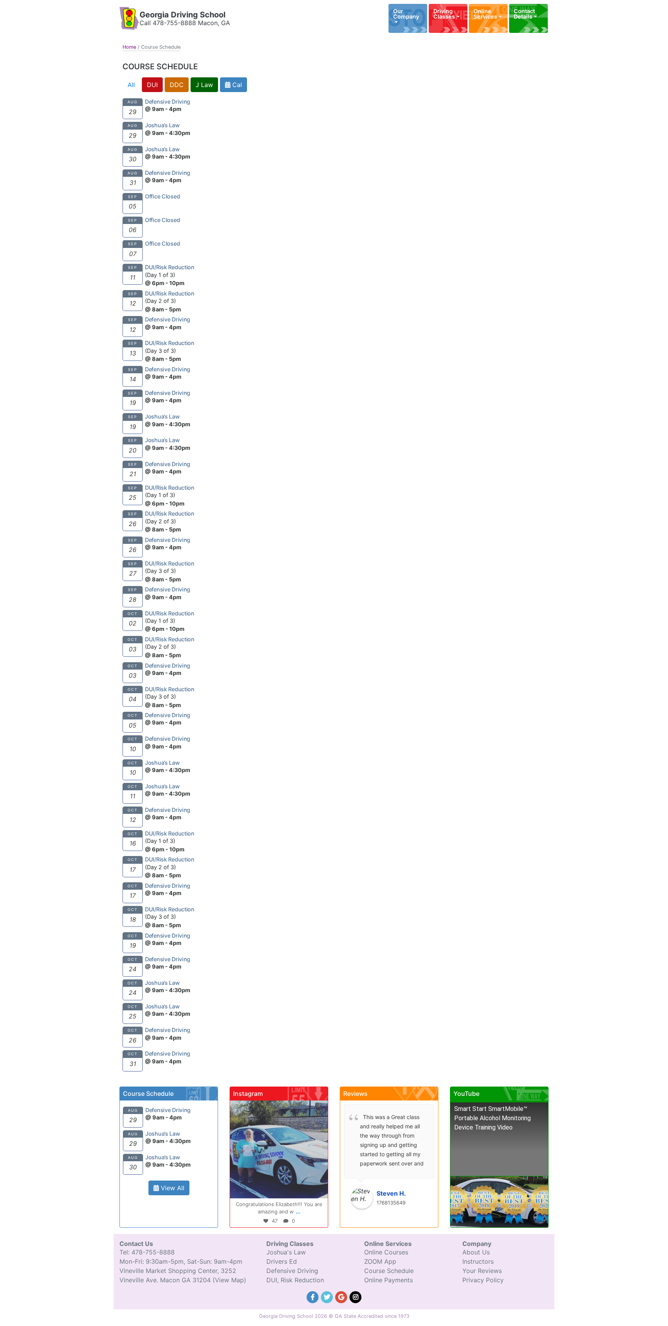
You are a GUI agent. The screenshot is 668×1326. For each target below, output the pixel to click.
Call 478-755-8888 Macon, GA (185, 23)
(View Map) (229, 1280)
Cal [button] (236, 85)
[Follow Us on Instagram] (355, 1296)
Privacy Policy (483, 1280)
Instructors (478, 1261)
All (131, 85)
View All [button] (171, 1188)
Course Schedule (389, 1271)
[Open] (279, 1149)
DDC (177, 85)
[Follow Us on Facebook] (314, 1296)
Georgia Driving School (182, 14)
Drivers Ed (281, 1261)
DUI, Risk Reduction (295, 1280)
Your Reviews (482, 1271)
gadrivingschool (278, 1107)
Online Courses (386, 1252)
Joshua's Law (286, 1252)
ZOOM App (380, 1261)
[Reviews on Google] (342, 1296)
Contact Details (524, 14)
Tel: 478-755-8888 (147, 1252)
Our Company (406, 14)
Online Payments (388, 1280)
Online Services (485, 14)
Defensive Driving (292, 1271)
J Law (204, 85)
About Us (476, 1252)
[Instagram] (318, 1188)
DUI (152, 85)
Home (129, 47)
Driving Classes (444, 14)
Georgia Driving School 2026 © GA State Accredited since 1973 (334, 1316)
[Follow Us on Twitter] (328, 1296)
